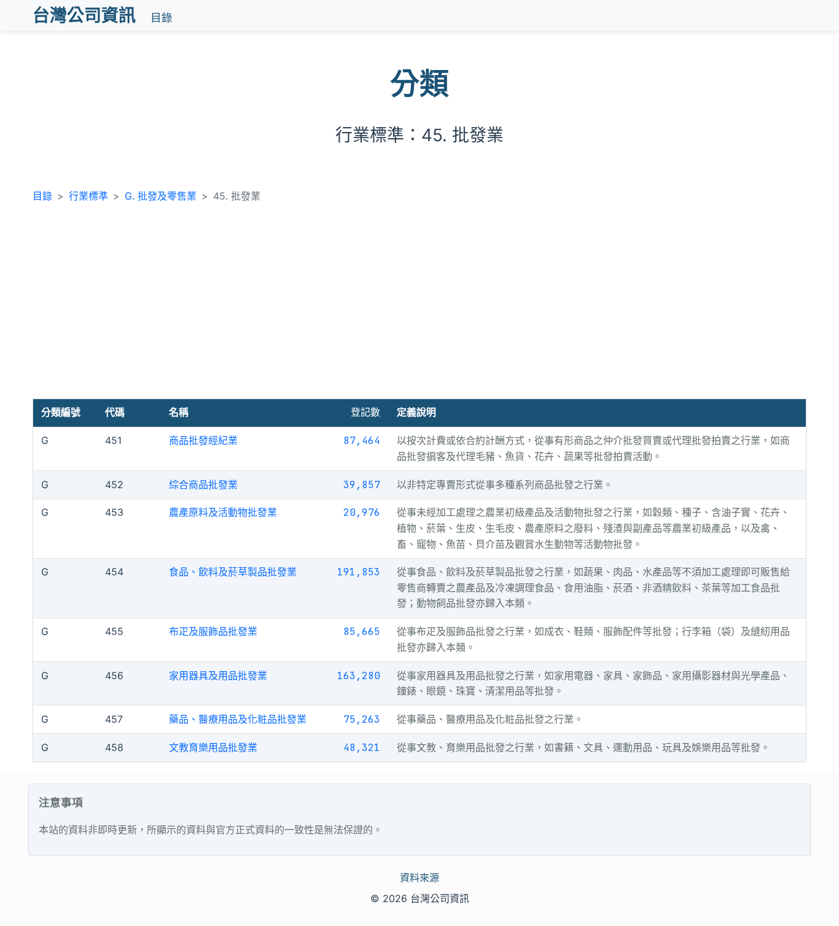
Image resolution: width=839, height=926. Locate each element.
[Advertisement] (419, 306)
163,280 (358, 675)
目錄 (161, 17)
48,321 (361, 747)
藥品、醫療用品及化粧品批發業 (237, 719)
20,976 (361, 512)
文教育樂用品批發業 (213, 747)
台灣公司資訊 (84, 15)
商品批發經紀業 (203, 440)
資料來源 (419, 877)
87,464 (361, 440)
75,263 (361, 719)
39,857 (361, 484)
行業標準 (88, 196)
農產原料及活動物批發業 (223, 512)
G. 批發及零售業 (161, 196)
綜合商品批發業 (203, 484)
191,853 (358, 572)
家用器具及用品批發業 (218, 675)
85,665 (361, 631)
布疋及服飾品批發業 (213, 631)
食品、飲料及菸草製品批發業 (233, 572)
